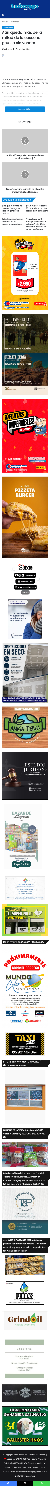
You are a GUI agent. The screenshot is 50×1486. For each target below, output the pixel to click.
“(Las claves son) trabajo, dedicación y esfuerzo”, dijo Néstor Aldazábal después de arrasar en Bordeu (36, 224)
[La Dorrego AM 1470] (25, 6)
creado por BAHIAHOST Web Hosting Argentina (26, 1459)
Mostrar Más (24, 109)
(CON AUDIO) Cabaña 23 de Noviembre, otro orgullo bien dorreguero (37, 208)
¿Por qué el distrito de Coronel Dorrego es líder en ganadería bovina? (12, 209)
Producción (14, 22)
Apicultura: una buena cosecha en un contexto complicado (12, 221)
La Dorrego (8, 49)
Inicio (6, 22)
